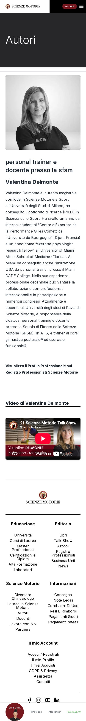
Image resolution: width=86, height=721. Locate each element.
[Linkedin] (57, 700)
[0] (56, 6)
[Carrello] (56, 6)
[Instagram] (38, 700)
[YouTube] (47, 700)
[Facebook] (29, 700)
